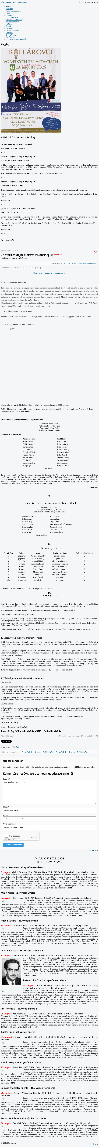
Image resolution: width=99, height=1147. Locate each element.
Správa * (6, 779)
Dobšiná (16, 747)
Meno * (6, 807)
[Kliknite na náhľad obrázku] (49, 273)
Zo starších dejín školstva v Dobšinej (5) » (72, 752)
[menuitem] (8, 6)
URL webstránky (9, 824)
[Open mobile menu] (26, 2)
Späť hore (94, 1144)
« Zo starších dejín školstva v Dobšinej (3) (36, 752)
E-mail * (6, 815)
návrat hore (93, 850)
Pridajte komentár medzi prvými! (87, 263)
